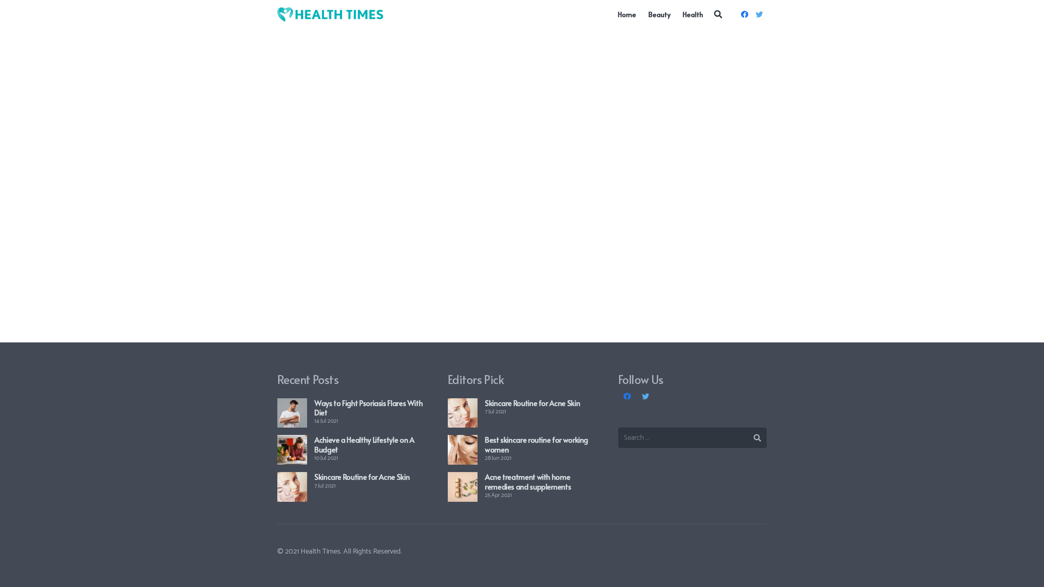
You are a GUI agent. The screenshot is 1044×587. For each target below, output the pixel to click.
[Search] (718, 14)
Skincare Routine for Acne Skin (361, 477)
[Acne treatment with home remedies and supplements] (463, 487)
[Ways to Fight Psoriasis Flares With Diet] (292, 413)
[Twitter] (759, 14)
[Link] (330, 14)
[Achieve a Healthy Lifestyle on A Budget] (292, 450)
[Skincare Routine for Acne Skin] (292, 487)
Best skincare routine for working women (536, 444)
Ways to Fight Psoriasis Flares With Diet (368, 407)
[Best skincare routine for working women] (463, 450)
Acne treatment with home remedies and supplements (528, 481)
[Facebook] (744, 14)
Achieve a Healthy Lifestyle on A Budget (364, 444)
